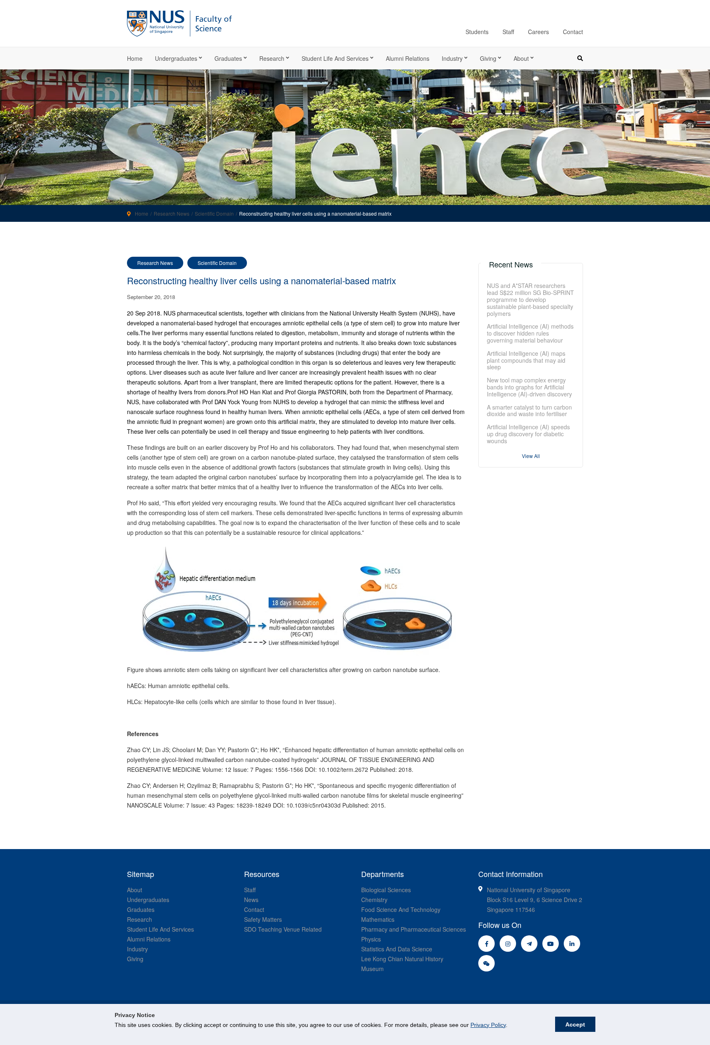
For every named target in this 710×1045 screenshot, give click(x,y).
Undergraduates (176, 58)
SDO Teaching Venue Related (283, 929)
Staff (508, 32)
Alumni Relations (407, 58)
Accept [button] (575, 1024)
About (521, 58)
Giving (488, 58)
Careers (538, 32)
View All (531, 455)
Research (271, 58)
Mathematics (377, 919)
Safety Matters (263, 919)
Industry (452, 58)
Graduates (228, 58)
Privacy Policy (488, 1025)
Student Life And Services (160, 929)
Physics (371, 939)
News (251, 899)
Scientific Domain (214, 213)
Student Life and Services (335, 58)
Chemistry (374, 899)
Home (135, 58)
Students (477, 32)
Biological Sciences (386, 890)
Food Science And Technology (400, 909)
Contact (573, 32)
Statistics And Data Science (396, 949)
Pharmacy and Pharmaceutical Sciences (413, 929)
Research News (171, 213)
